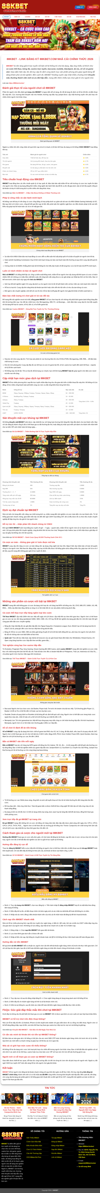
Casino (27, 17)
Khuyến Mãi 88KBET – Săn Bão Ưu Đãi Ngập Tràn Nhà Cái (34, 1030)
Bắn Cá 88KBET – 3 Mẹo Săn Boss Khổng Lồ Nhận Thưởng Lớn (36, 193)
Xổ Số (69, 17)
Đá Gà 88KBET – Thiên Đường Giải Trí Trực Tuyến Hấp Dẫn (34, 431)
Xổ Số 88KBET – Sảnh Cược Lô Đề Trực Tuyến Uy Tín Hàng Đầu (36, 855)
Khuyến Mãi (80, 17)
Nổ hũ (47, 17)
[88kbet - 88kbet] (14, 7)
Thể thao (58, 17)
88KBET (6, 17)
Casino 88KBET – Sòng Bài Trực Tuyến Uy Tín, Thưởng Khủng (35, 309)
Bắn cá (17, 17)
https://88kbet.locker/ (16, 83)
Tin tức (93, 17)
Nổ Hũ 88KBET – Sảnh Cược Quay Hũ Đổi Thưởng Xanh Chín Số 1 (37, 537)
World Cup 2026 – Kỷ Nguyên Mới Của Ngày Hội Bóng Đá (87, 1110)
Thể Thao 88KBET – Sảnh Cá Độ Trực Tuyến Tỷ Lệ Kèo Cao (34, 658)
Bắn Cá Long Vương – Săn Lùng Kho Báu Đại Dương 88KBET (62, 1110)
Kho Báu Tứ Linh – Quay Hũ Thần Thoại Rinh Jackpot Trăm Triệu (37, 1110)
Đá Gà (37, 17)
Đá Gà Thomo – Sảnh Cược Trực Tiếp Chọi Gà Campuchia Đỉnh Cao (12, 1110)
